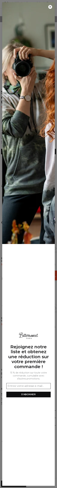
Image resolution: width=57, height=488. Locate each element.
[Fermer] (50, 7)
